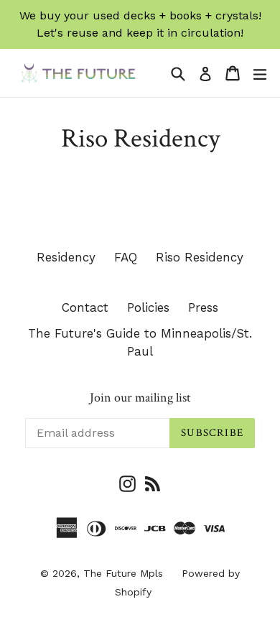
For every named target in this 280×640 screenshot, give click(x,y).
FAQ (125, 257)
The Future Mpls (123, 573)
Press (203, 307)
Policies (148, 307)
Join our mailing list (140, 398)
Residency (66, 257)
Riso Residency (199, 257)
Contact (85, 307)
